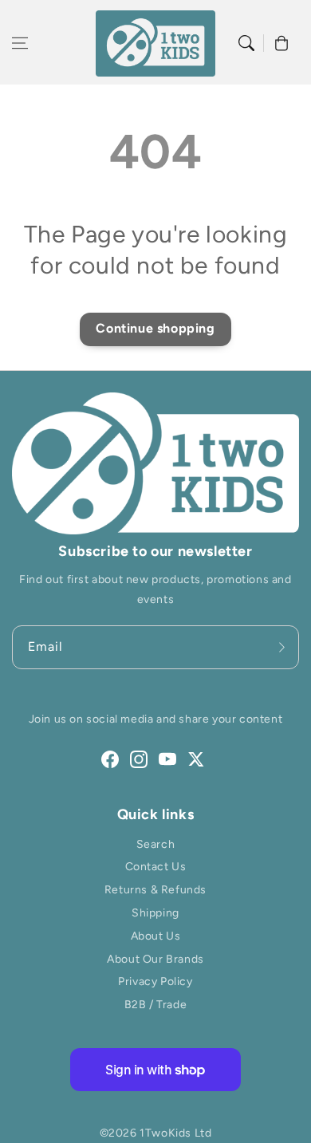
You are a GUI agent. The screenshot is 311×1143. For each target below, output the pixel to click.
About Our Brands (155, 959)
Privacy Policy (155, 981)
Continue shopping (155, 328)
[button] (19, 43)
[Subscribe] (281, 647)
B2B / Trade (155, 1004)
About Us (156, 936)
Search (155, 844)
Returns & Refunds (155, 890)
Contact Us (156, 866)
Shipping (155, 913)
